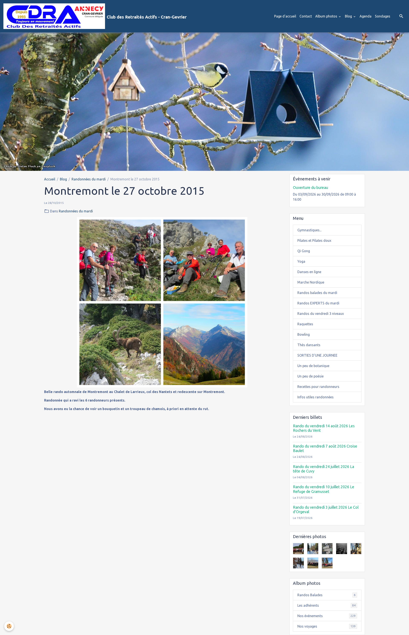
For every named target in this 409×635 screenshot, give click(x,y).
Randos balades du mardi (317, 293)
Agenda (366, 16)
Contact (306, 16)
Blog (349, 16)
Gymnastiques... (309, 230)
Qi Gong (303, 251)
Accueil (49, 179)
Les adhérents (326, 605)
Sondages (382, 16)
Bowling (303, 334)
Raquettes (305, 324)
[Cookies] (9, 626)
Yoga (301, 261)
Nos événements (326, 616)
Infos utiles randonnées (315, 397)
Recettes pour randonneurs (318, 387)
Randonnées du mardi (89, 179)
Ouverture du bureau (310, 188)
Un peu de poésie (310, 376)
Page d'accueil (285, 16)
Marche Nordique (310, 282)
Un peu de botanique (313, 366)
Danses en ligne (309, 272)
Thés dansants (308, 345)
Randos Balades (326, 595)
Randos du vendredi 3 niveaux (320, 313)
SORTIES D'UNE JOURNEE (317, 355)
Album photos (326, 16)
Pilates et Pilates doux (314, 240)
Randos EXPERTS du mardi (318, 303)
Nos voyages (326, 626)
